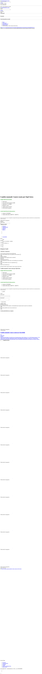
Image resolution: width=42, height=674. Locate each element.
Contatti (3, 665)
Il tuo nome (2, 294)
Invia (4, 303)
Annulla (2, 303)
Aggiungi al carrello (3, 224)
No (1, 258)
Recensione (2, 297)
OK (1, 255)
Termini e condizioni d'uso (6, 666)
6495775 (3, 229)
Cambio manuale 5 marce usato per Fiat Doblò (12, 332)
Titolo (1, 293)
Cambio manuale (5, 227)
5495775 (3, 228)
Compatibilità (4, 236)
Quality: (3, 291)
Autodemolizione (5, 663)
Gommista (4, 664)
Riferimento (2, 248)
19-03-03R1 (2, 335)
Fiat (1, 334)
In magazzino (2, 249)
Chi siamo (4, 662)
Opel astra (4, 226)
